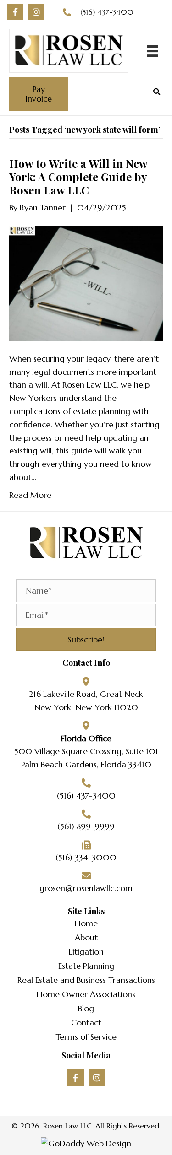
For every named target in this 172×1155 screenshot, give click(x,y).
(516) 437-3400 (106, 11)
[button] (15, 12)
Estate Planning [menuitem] (86, 966)
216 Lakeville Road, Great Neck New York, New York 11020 (86, 700)
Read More (30, 495)
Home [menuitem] (86, 923)
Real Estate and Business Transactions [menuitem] (86, 980)
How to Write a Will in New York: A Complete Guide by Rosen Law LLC (78, 176)
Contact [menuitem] (86, 1022)
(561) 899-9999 (86, 826)
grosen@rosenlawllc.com (86, 888)
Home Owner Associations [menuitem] (86, 994)
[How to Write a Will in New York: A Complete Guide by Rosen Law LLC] (86, 282)
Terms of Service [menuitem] (86, 1036)
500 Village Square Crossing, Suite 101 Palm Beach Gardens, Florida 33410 (86, 758)
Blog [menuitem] (86, 1008)
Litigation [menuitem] (86, 951)
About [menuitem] (86, 937)
